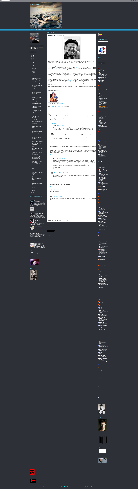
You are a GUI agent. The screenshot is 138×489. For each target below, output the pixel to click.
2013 (32, 64)
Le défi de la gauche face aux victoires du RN (103, 213)
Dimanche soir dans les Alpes (102, 86)
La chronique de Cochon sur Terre (103, 359)
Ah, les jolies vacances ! (102, 356)
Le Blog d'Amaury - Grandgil (102, 274)
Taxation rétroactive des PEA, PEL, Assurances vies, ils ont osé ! (37, 238)
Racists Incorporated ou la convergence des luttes (103, 327)
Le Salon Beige (101, 380)
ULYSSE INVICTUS (102, 333)
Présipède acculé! (101, 233)
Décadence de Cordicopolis (101, 81)
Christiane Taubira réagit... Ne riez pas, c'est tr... (37, 95)
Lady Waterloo (101, 304)
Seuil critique (101, 301)
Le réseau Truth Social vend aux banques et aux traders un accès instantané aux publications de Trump (103, 128)
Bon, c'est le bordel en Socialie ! (37, 108)
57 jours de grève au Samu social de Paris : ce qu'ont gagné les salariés (103, 133)
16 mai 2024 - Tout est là (103, 216)
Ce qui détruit (101, 305)
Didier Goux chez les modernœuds (102, 266)
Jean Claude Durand (102, 367)
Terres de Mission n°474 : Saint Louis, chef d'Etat (103, 123)
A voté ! (33, 168)
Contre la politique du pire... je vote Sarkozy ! (37, 173)
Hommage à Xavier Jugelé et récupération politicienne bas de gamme (39, 227)
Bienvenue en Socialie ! (35, 159)
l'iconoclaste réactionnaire (103, 269)
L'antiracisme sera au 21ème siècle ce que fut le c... (37, 79)
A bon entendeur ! (38, 29)
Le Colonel (101, 173)
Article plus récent (52, 224)
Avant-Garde (101, 384)
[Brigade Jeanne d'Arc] (103, 398)
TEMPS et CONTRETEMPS (102, 225)
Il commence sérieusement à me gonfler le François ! (39, 220)
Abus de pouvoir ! (34, 123)
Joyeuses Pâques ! (101, 263)
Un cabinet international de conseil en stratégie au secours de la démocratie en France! (103, 147)
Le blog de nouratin (102, 370)
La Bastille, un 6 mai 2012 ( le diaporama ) (36, 114)
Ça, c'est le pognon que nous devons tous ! (103, 393)
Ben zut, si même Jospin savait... (37, 133)
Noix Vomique (101, 307)
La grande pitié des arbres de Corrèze (103, 312)
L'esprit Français (102, 293)
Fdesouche (101, 111)
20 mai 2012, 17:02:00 (58, 196)
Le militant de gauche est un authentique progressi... (36, 102)
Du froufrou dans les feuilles (102, 318)
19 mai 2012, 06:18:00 (61, 114)
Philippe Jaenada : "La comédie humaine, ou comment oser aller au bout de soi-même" (103, 98)
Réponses (54, 123)
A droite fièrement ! (102, 101)
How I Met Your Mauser (103, 349)
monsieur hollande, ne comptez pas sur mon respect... (37, 162)
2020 (32, 53)
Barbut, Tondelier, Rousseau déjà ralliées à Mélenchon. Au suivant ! (103, 108)
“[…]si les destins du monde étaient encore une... (103, 294)
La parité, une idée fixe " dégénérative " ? (35, 117)
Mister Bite (55, 68)
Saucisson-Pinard (102, 144)
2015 (32, 61)
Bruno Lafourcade (102, 256)
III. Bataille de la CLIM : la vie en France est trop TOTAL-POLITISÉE (103, 166)
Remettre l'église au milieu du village (102, 73)
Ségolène (78, 67)
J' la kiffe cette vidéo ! (35, 174)
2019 (32, 55)
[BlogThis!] (65, 106)
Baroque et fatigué (102, 345)
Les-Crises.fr (101, 125)
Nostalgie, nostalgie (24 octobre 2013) (102, 142)
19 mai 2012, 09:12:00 (58, 189)
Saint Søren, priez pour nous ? (103, 347)
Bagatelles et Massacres (103, 373)
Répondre (52, 120)
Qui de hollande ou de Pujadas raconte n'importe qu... (36, 81)
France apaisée (101, 187)
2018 (32, 56)
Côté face (99, 59)
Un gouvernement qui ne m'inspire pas (37, 132)
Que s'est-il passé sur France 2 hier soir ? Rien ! (37, 86)
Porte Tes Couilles (102, 329)
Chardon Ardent (53, 114)
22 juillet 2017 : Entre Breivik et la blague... (102, 334)
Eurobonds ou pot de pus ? (36, 104)
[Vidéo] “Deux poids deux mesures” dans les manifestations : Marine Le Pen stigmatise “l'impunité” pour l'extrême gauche (103, 252)
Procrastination (101, 308)
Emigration (101, 370)
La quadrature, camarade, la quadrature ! (103, 267)
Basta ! (100, 131)
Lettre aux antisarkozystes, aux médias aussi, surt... (36, 138)
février (33, 188)
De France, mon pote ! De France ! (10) (103, 83)
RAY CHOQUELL (102, 376)
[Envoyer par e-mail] (64, 106)
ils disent (69, 80)
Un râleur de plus (102, 262)
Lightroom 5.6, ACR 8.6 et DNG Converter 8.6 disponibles (103, 377)
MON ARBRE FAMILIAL (103, 260)
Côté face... (101, 287)
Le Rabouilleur (101, 218)
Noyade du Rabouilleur (102, 219)
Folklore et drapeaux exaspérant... (37, 103)
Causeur (100, 65)
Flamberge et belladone (103, 211)
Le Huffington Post (102, 278)
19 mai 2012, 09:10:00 (58, 183)
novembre (33, 68)
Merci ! (33, 139)
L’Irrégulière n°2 (101, 257)
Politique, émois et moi (103, 189)
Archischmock (101, 367)
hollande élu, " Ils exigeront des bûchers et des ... (36, 93)
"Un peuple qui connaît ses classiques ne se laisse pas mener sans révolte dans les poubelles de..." (103, 289)
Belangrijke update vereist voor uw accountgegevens (103, 191)
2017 (32, 58)
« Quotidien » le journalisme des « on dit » (103, 276)
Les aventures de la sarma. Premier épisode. (103, 320)
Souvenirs (49, 29)
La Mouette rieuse (102, 193)
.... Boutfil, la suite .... (102, 259)
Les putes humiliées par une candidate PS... (36, 91)
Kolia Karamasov (102, 364)
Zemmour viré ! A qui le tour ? (36, 97)
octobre (33, 69)
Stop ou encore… (101, 247)
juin (32, 75)
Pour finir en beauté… (102, 373)
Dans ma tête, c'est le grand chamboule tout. (38, 214)
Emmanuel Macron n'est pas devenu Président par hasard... (39, 201)
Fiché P (100, 353)
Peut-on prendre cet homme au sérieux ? (36, 135)
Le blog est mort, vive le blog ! (102, 343)
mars (33, 187)
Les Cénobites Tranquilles (103, 246)
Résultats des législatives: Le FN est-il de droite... (37, 88)
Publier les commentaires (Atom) (74, 228)
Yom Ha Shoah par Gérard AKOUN (103, 227)
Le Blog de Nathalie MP (103, 164)
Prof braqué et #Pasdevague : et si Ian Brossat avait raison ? (103, 298)
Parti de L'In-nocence (102, 391)
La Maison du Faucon (102, 85)
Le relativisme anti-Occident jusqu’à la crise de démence (103, 330)
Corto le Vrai (55, 133)
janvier (33, 190)
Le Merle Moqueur (102, 355)
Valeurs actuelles (102, 249)
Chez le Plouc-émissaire (103, 314)
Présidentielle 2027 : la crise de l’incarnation (103, 175)
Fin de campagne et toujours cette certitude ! (37, 170)
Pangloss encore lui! (102, 77)
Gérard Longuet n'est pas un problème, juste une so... (36, 181)
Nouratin (100, 232)
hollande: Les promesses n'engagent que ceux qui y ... (37, 122)
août (32, 72)
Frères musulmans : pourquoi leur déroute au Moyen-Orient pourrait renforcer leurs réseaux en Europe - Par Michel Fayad (103, 91)
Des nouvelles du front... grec (36, 156)
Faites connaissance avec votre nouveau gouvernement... (38, 244)
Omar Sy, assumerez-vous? (103, 323)
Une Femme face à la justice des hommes (103, 271)
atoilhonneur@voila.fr (61, 103)
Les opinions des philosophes (102, 337)
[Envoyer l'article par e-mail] (62, 106)
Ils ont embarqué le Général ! (34, 233)
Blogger (92, 486)
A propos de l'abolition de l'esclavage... (36, 146)
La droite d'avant (102, 322)
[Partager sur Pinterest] (68, 106)
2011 (32, 192)
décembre (33, 66)
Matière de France (102, 229)
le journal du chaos (102, 235)
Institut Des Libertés (102, 169)
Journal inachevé (101, 199)
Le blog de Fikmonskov (103, 297)
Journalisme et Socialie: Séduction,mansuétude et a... (36, 99)
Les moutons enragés (102, 177)
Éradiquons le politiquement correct (102, 161)
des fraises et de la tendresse (102, 202)
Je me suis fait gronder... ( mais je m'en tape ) (37, 129)
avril (32, 186)
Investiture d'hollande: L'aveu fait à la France (37, 142)
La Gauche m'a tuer (102, 206)
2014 (32, 62)
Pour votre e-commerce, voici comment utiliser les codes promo (103, 237)
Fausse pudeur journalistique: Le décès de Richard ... (37, 83)
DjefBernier (101, 352)
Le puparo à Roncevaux (102, 230)
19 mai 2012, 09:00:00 (61, 125)
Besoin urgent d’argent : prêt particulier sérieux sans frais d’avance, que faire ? (103, 208)
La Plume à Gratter (102, 283)
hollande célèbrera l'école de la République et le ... (36, 144)
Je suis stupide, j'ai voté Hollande (103, 341)
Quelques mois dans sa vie (103, 222)
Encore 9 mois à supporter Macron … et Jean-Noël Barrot (103, 103)
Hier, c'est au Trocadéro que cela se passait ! (37, 184)
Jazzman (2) (101, 302)
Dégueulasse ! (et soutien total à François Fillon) (39, 207)
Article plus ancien (91, 224)
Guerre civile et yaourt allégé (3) (103, 69)
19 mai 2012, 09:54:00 (64, 133)
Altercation (101, 364)
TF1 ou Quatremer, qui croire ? (36, 110)
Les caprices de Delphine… (103, 315)
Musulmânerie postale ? (35, 154)
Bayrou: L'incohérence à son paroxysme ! (36, 177)
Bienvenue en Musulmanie (36, 125)
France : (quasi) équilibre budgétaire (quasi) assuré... (103, 75)
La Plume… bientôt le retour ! (103, 285)
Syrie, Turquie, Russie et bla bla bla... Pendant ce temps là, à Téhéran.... (103, 361)
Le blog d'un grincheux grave (103, 240)
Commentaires (102, 451)
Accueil (32, 29)
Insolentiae (101, 154)
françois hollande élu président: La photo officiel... (37, 166)
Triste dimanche (32, 197)
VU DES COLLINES (102, 196)
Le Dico (44, 29)
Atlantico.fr (101, 95)
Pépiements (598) (101, 70)
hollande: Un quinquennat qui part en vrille (37, 149)
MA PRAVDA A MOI (102, 150)
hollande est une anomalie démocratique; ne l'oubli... (36, 158)
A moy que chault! (102, 186)
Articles (101, 450)
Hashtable (101, 136)
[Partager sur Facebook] (67, 106)
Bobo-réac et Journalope (102, 350)
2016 (32, 59)
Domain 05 (101, 386)
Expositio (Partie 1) (102, 338)
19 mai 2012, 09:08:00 (61, 158)
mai (32, 77)
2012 (32, 65)
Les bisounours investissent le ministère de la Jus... (36, 119)
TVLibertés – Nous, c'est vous (103, 121)
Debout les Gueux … (102, 194)
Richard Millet (101, 310)
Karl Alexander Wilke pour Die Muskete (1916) (103, 152)
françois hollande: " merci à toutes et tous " (37, 164)
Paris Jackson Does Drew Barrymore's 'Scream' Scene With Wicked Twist (103, 280)
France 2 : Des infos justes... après (37, 150)
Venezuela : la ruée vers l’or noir (103, 171)
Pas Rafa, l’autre (101, 78)
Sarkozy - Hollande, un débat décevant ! (36, 179)
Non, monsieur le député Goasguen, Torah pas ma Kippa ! (37, 250)
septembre (33, 71)
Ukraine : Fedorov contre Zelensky (103, 66)
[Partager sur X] (66, 106)
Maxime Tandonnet (102, 140)
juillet (33, 74)
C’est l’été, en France (102, 162)
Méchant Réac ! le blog (103, 89)
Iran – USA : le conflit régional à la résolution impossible (102, 179)
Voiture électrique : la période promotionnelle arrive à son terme (102, 137)
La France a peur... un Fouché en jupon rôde (37, 153)
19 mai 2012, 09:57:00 (64, 172)
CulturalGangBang (102, 389)
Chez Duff (101, 182)
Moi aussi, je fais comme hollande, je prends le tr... (37, 107)
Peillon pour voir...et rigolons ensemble (36, 127)
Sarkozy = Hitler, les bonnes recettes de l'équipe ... (37, 112)
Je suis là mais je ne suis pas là (103, 204)
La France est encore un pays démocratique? (103, 184)
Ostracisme (101, 221)
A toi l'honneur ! (37, 4)
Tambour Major (102, 215)
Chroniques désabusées (103, 325)
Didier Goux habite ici (103, 199)
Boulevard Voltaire (102, 106)
